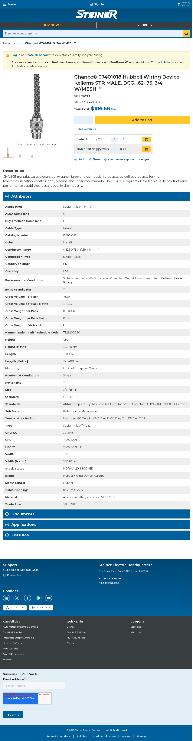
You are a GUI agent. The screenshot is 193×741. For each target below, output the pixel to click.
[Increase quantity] (91, 120)
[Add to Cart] (146, 139)
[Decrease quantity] (77, 120)
